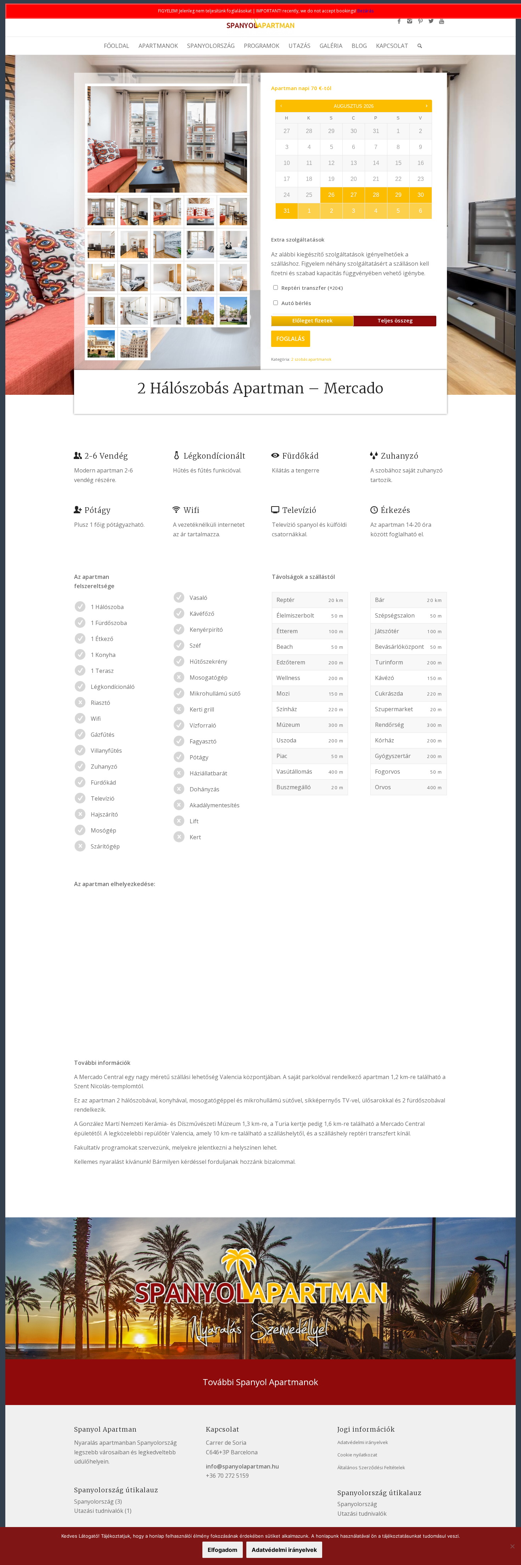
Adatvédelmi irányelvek (362, 1442)
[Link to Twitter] (431, 21)
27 (354, 195)
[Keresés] (417, 46)
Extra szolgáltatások (297, 239)
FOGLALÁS (290, 339)
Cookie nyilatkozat (357, 1454)
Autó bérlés (295, 302)
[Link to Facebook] (399, 21)
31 (287, 211)
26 (331, 195)
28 (376, 195)
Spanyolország (94, 1501)
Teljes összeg (395, 320)
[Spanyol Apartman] (260, 21)
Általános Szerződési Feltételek (371, 1467)
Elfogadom (222, 1549)
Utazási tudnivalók (98, 1511)
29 (398, 195)
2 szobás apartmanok (311, 359)
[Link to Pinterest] (420, 21)
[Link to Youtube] (441, 21)
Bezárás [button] (365, 11)
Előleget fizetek (312, 320)
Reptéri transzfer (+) (311, 287)
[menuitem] (116, 46)
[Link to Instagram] (409, 21)
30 (421, 195)
